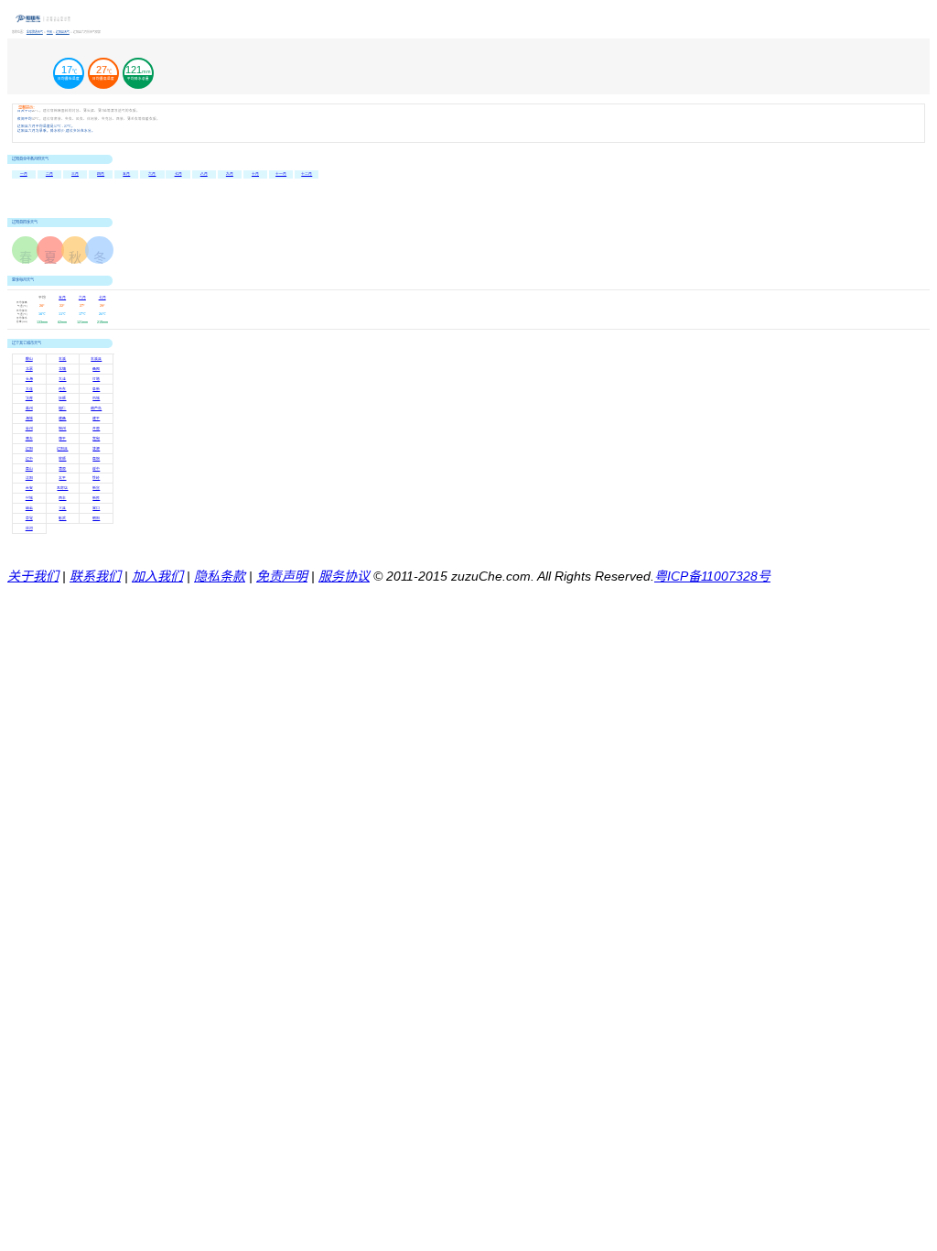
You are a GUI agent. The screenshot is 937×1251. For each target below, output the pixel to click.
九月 (229, 174)
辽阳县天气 (63, 32)
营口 (96, 508)
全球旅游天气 (35, 32)
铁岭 (96, 478)
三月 (75, 174)
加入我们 (157, 576)
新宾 (96, 488)
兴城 (29, 498)
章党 (29, 518)
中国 (50, 32)
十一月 (280, 174)
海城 (29, 418)
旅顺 (62, 459)
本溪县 (96, 359)
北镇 (62, 369)
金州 (29, 428)
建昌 (62, 418)
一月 (23, 174)
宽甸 (96, 439)
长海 (29, 379)
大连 (29, 389)
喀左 (29, 439)
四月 (100, 174)
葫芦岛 (96, 408)
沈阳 (29, 478)
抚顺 (62, 398)
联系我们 (95, 576)
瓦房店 (62, 488)
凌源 (96, 449)
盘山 (29, 469)
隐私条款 (219, 576)
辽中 (29, 459)
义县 (62, 508)
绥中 (96, 469)
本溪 (62, 359)
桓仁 (62, 408)
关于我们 (33, 576)
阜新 (96, 389)
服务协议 (344, 576)
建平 (96, 418)
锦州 (62, 428)
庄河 (29, 528)
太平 (62, 478)
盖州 (29, 408)
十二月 (306, 174)
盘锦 (96, 459)
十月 (255, 174)
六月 (152, 174)
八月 (204, 174)
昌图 (96, 369)
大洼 (62, 379)
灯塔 (96, 379)
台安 (29, 488)
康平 (62, 439)
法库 (29, 398)
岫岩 (29, 508)
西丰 (62, 498)
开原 (96, 428)
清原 (62, 469)
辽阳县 (62, 449)
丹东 (62, 389)
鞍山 (29, 359)
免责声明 (281, 576)
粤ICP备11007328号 (712, 576)
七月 (178, 174)
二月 (49, 174)
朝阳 (96, 518)
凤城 (96, 398)
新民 (96, 498)
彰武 (62, 518)
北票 (29, 369)
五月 (126, 174)
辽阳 (29, 449)
